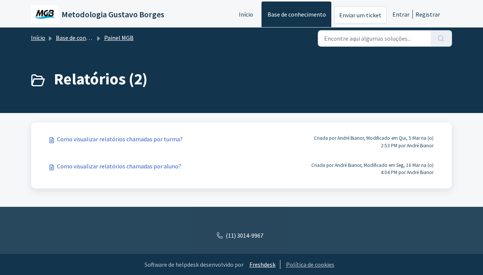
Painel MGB (119, 37)
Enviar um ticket (360, 15)
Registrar (427, 14)
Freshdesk (262, 264)
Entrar (400, 14)
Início (246, 14)
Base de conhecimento (297, 14)
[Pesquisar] (441, 38)
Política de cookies (310, 264)
